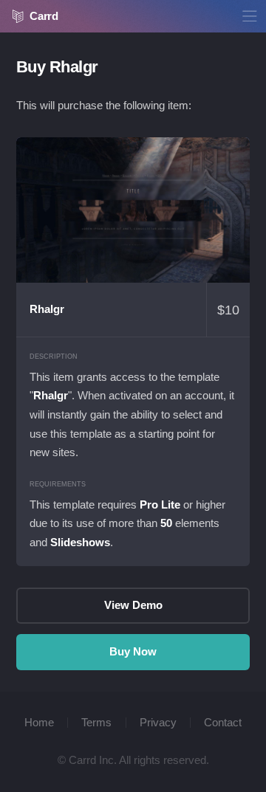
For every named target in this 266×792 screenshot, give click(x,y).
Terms (96, 723)
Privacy (158, 723)
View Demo (133, 210)
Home (39, 723)
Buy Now (133, 652)
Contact (223, 723)
